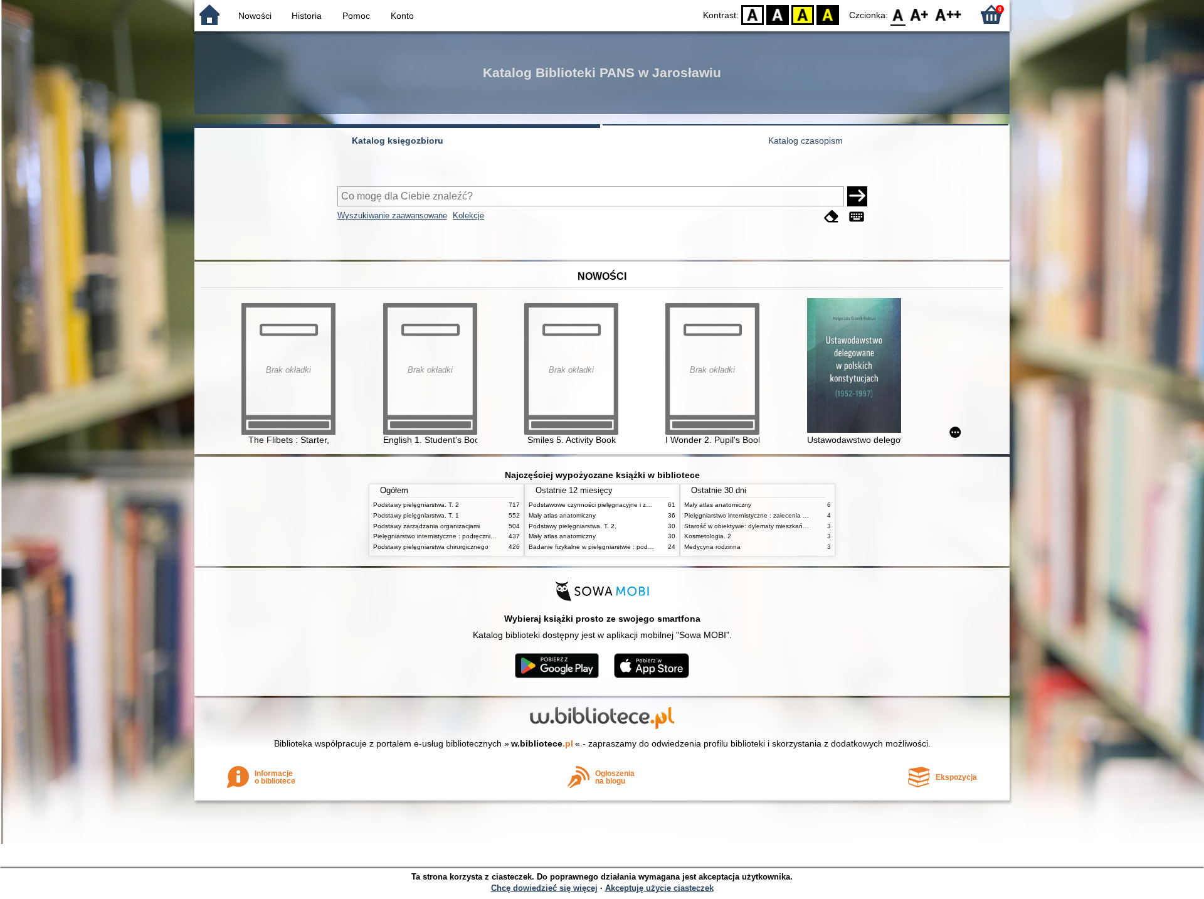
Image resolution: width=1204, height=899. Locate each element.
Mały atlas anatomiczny (562, 515)
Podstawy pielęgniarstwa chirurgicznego (430, 546)
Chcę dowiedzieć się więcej (544, 888)
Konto (402, 16)
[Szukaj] (857, 196)
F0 (898, 14)
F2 (948, 14)
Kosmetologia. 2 (707, 536)
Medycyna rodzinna (712, 546)
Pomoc (356, 16)
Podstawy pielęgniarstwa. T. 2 (416, 504)
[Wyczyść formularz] (831, 217)
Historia (307, 16)
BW (777, 14)
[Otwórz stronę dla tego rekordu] (857, 366)
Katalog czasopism (805, 141)
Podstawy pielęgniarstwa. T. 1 (416, 515)
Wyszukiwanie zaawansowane (392, 215)
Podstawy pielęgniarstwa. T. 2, (572, 526)
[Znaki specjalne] (857, 217)
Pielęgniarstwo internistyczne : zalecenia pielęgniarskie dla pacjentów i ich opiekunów (807, 515)
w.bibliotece (542, 743)
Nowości (255, 16)
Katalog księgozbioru (397, 141)
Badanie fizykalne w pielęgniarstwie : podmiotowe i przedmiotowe (623, 546)
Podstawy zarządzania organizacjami (426, 526)
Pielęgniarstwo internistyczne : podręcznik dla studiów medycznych (469, 536)
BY (828, 14)
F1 (920, 14)
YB (803, 14)
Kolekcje (468, 215)
